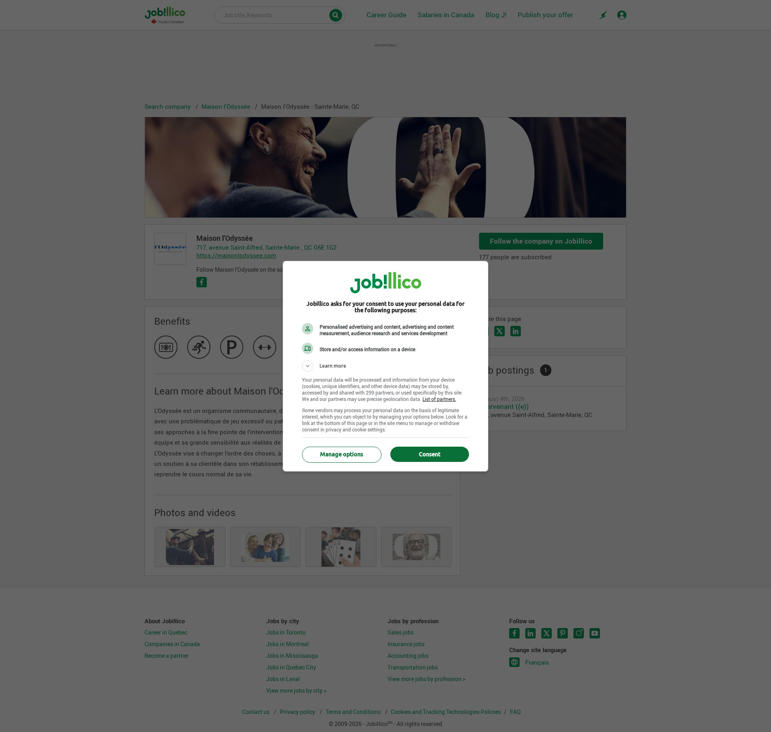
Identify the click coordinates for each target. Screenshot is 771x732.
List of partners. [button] (439, 399)
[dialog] (385, 366)
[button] (385, 366)
